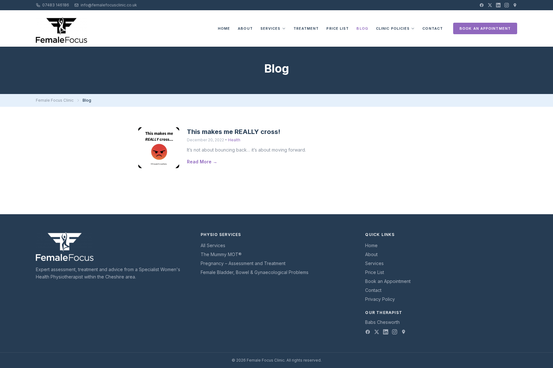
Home (224, 28)
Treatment (306, 28)
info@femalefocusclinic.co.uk (109, 5)
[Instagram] (506, 5)
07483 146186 (55, 5)
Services (270, 28)
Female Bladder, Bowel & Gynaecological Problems (255, 272)
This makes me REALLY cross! (233, 132)
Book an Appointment (485, 28)
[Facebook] (481, 5)
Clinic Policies (393, 28)
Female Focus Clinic (55, 100)
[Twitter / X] (490, 5)
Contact (432, 28)
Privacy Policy (380, 299)
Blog (362, 28)
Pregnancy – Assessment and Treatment (243, 263)
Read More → (202, 161)
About (245, 28)
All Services (213, 245)
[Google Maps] (515, 5)
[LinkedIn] (498, 5)
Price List (337, 28)
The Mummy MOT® (221, 254)
